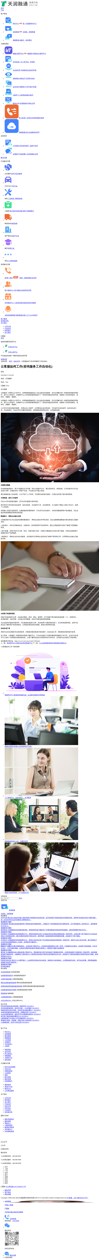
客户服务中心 (9, 290)
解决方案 (4, 157)
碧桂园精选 (5, 924)
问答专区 (8, 1108)
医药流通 (19, 211)
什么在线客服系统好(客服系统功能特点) (53, 643)
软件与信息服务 (16, 173)
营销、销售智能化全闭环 (28, 278)
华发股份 (4, 934)
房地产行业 (15, 236)
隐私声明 (8, 1190)
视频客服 (16, 40)
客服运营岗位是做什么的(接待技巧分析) (18, 746)
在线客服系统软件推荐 (8, 990)
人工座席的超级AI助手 (25, 95)
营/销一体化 (9, 278)
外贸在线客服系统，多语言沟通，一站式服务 (16, 1008)
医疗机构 (13, 211)
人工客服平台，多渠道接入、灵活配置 (18, 798)
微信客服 (8, 1036)
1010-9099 (15, 1221)
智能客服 (22, 132)
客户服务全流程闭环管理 (22, 290)
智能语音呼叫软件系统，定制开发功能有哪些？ (17, 1010)
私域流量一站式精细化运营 (28, 154)
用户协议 (8, 1192)
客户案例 (4, 319)
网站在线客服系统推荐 (8, 983)
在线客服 (16, 32)
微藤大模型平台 (18, 53)
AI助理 (15, 95)
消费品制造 (18, 198)
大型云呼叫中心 (6, 1000)
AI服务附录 (8, 1125)
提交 (20, 898)
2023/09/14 (37, 1014)
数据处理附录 (9, 1127)
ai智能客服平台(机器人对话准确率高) (13, 1018)
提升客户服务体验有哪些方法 (11, 1016)
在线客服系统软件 (7, 975)
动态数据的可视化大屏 (27, 103)
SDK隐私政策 (9, 1131)
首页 (2, 8)
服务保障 (8, 1121)
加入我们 (8, 332)
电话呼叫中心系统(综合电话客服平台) (20, 643)
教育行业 (11, 248)
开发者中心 (8, 1129)
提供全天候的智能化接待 (35, 118)
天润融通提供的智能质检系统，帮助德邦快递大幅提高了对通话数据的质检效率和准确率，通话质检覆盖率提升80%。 (47, 930)
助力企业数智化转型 (32, 132)
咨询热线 (13, 1219)
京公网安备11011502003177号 (16, 1186)
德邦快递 (4, 930)
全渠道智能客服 (10, 315)
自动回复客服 (5, 972)
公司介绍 (8, 326)
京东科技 (4, 940)
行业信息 (8, 328)
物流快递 (14, 223)
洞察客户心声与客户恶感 (27, 87)
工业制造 (11, 198)
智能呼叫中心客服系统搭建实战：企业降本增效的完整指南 (25, 695)
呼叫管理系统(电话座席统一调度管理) (13, 1006)
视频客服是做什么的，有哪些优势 (16, 841)
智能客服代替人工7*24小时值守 (27, 315)
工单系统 (16, 146)
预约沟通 (13, 1255)
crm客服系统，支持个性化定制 (11, 1022)
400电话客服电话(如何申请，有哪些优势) (15, 1012)
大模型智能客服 (6, 979)
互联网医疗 (30, 211)
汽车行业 (14, 186)
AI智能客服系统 (6, 997)
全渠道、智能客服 (29, 32)
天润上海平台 (12, 352)
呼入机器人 (23, 118)
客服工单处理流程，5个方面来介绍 (17, 892)
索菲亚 (3, 952)
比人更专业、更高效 (28, 62)
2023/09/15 (30, 1006)
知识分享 (17, 361)
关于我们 (4, 323)
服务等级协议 (9, 1119)
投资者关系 (5, 321)
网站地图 (8, 1194)
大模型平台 (8, 1057)
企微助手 (16, 154)
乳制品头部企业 (6, 960)
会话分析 (16, 87)
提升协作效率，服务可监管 (28, 146)
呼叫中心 (16, 23)
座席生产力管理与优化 (27, 78)
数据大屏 (16, 103)
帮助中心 (8, 1123)
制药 (24, 211)
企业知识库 (16, 70)
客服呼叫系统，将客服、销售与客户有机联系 (16, 1020)
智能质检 (16, 78)
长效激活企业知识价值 (28, 70)
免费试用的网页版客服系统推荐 (11, 986)
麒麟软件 (4, 946)
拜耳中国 (4, 918)
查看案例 (4, 922)
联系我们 (8, 330)
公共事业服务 (12, 261)
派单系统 (8, 1060)
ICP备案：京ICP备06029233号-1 (77, 1198)
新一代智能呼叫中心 (30, 23)
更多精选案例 (5, 966)
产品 (2, 10)
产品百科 (8, 1110)
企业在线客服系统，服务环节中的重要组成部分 (17, 1014)
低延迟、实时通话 (25, 40)
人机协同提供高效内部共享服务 (25, 303)
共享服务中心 (9, 303)
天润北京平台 (12, 347)
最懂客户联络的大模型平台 (36, 53)
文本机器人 (16, 62)
